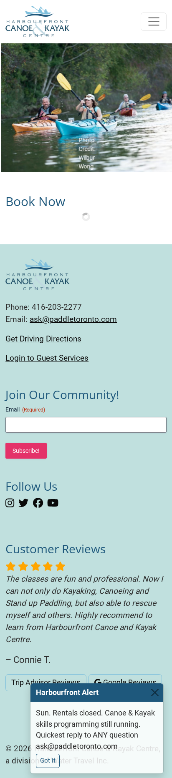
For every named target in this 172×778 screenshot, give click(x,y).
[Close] (154, 692)
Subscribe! (26, 450)
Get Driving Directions (43, 339)
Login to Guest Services (47, 358)
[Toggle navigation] (153, 22)
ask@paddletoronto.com (73, 319)
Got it (48, 760)
